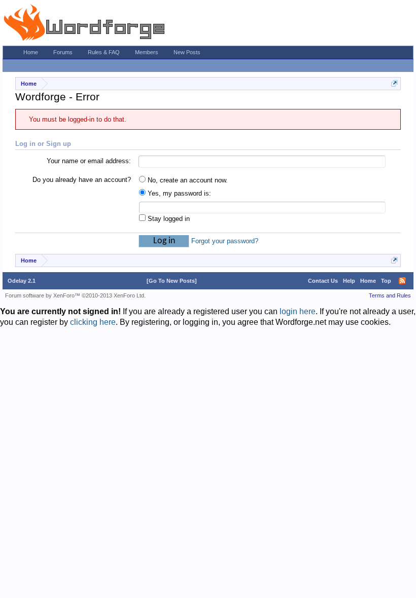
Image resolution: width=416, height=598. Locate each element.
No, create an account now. (187, 180)
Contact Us (323, 281)
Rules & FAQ (104, 52)
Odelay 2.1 (22, 281)
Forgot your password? (224, 241)
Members (146, 52)
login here (298, 311)
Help (349, 281)
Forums (63, 52)
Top (386, 281)
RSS (402, 280)
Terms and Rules (390, 295)
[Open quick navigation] (394, 83)
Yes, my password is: (178, 193)
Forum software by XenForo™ (75, 295)
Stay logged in (168, 218)
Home (30, 52)
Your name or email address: (89, 161)
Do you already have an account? (81, 179)
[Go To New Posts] (172, 281)
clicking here (93, 322)
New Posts (187, 52)
